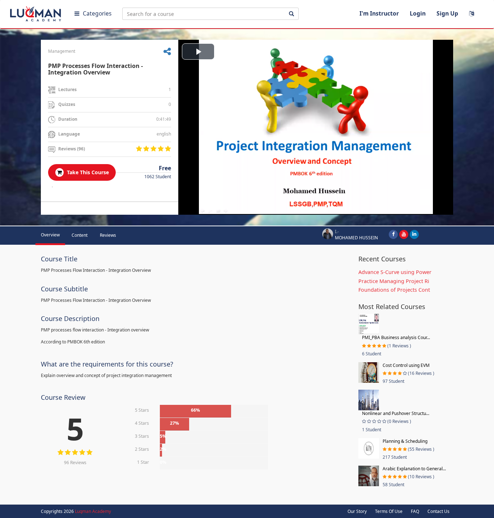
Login (418, 13)
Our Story (357, 511)
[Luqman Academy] (36, 12)
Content (80, 235)
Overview (50, 235)
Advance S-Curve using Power (394, 272)
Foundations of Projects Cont (394, 289)
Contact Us (438, 511)
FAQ (415, 511)
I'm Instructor (379, 13)
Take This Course (87, 172)
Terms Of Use (389, 511)
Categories (97, 13)
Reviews (108, 235)
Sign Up (447, 13)
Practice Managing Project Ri (393, 281)
